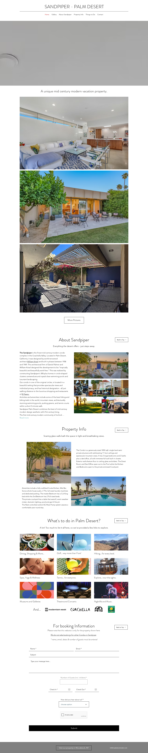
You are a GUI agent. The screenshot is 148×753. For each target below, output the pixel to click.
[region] (37, 542)
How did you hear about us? (71, 700)
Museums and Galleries (30, 601)
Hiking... (97, 553)
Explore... (98, 577)
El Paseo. (25, 394)
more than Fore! (74, 553)
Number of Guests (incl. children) (73, 677)
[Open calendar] (69, 689)
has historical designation (48, 388)
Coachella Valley (39, 356)
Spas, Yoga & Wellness (30, 577)
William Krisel (32, 361)
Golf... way (62, 553)
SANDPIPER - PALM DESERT (74, 6)
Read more (24, 418)
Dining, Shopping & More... (32, 553)
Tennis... (60, 577)
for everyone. (70, 577)
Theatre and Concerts (67, 601)
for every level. (107, 553)
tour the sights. (109, 577)
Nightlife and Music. (103, 601)
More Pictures (74, 320)
